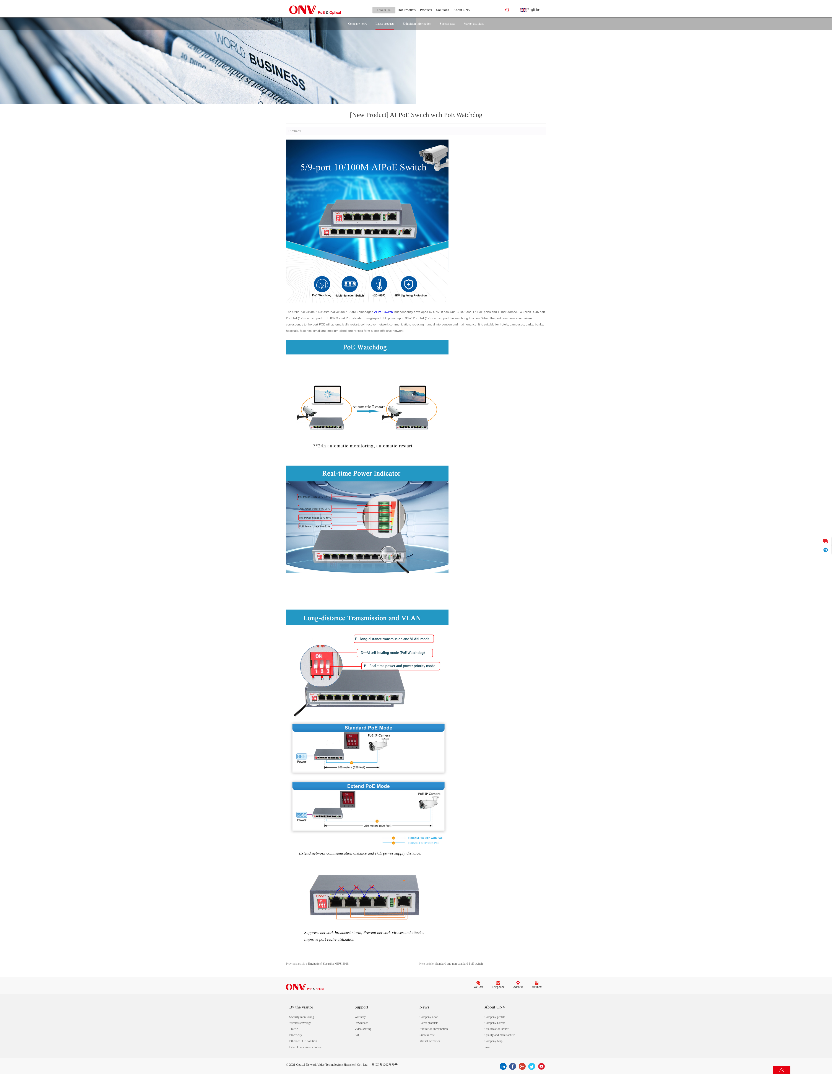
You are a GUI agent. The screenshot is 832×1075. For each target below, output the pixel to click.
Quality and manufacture (499, 1035)
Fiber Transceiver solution (305, 1047)
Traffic (293, 1029)
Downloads (361, 1023)
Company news (357, 23)
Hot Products (407, 10)
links (487, 1047)
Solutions (442, 10)
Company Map (493, 1041)
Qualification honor (496, 1029)
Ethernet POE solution (303, 1041)
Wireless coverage (300, 1023)
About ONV (462, 10)
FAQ (357, 1035)
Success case (447, 23)
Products (426, 10)
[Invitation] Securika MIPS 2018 (328, 963)
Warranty (360, 1017)
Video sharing (362, 1029)
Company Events (494, 1023)
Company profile (494, 1017)
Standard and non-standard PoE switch (459, 963)
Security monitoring (301, 1017)
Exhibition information (417, 23)
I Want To (383, 10)
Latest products (384, 23)
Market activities (474, 23)
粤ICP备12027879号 (385, 1064)
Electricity (295, 1035)
